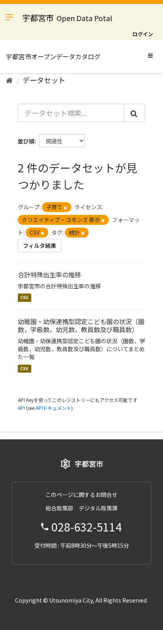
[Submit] (134, 113)
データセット (44, 80)
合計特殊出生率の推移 (49, 274)
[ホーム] (9, 80)
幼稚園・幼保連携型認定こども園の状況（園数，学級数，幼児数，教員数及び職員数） (81, 325)
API (21, 407)
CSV (24, 298)
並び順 (26, 141)
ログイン (143, 34)
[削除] (65, 207)
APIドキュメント (53, 407)
